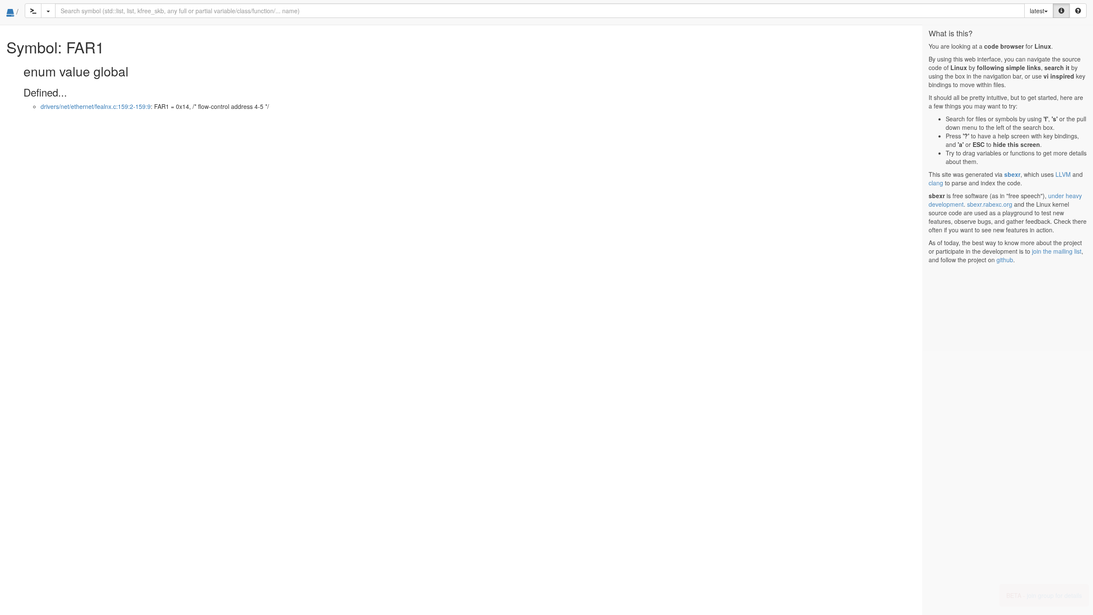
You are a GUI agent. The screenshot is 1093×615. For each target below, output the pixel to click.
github (1005, 259)
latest (1037, 10)
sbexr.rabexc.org (989, 204)
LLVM (1063, 174)
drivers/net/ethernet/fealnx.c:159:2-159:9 (96, 106)
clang (936, 183)
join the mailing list (1056, 251)
